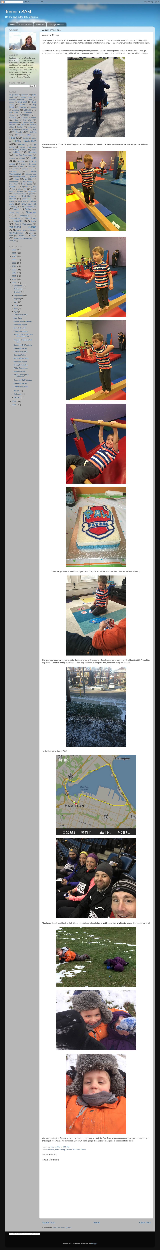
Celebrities (13, 112)
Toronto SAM (18, 11)
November (18, 289)
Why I (31, 233)
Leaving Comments (56, 25)
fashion (33, 132)
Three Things (30, 218)
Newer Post (48, 1222)
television (24, 216)
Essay (14, 130)
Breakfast (22, 107)
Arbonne (24, 95)
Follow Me (40, 25)
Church (12, 117)
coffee (33, 118)
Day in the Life (23, 120)
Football (26, 138)
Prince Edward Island (19, 194)
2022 (14, 263)
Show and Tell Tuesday (23, 345)
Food (12, 137)
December (18, 286)
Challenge (28, 112)
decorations (14, 122)
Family (19, 132)
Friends (51, 1150)
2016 (14, 283)
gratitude (22, 147)
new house (13, 182)
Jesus (22, 158)
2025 (14, 253)
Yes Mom (12, 241)
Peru (13, 189)
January (17, 397)
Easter (19, 127)
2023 (14, 260)
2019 (14, 273)
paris (34, 187)
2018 (14, 276)
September (18, 295)
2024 (14, 256)
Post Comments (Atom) (62, 1228)
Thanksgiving (14, 218)
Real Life (26, 196)
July (16, 302)
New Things (27, 182)
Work (34, 235)
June (16, 305)
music (16, 179)
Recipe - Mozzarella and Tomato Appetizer (23, 335)
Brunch (33, 107)
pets (19, 189)
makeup (25, 169)
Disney (23, 125)
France (34, 138)
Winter (21, 235)
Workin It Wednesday (23, 238)
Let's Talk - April (20, 328)
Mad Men (16, 169)
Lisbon (23, 164)
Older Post (145, 1222)
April (16, 312)
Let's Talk (21, 161)
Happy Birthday (20, 149)
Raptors (12, 196)
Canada (27, 110)
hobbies (16, 152)
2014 (14, 405)
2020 (14, 270)
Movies (33, 176)
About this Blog (25, 25)
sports (16, 209)
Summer (31, 212)
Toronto (69, 1150)
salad (11, 201)
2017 (14, 279)
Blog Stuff (22, 102)
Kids (57, 1150)
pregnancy (32, 191)
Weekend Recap (79, 1150)
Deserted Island (28, 122)
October (17, 292)
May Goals (18, 318)
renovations (27, 199)
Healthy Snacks (20, 371)
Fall (34, 129)
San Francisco (23, 201)
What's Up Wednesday (23, 321)
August (17, 299)
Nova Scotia (26, 184)
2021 (14, 266)
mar (32, 169)
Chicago (11, 115)
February (18, 394)
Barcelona (12, 100)
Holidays (32, 152)
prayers (20, 191)
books (22, 104)
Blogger (94, 1244)
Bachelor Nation (26, 97)
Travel (33, 221)
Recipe (12, 199)
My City (28, 179)
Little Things (18, 166)
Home (12, 25)
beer (30, 100)
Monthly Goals (19, 177)
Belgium (11, 102)
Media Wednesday (21, 358)
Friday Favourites (25, 141)
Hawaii (34, 150)
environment (32, 127)
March (17, 391)
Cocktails (25, 118)
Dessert (12, 125)
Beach (21, 100)
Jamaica (12, 158)
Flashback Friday (23, 135)
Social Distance (29, 206)
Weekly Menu (22, 230)
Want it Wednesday (23, 224)
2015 (14, 401)
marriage (12, 171)
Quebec (31, 194)
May (16, 309)
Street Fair (14, 213)
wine (11, 236)
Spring (62, 1150)
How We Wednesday (23, 155)
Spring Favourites (21, 365)
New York (13, 184)
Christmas (24, 115)
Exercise (24, 130)
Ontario (12, 186)
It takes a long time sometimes (21, 376)
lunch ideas (32, 166)
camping (15, 110)
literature (32, 164)
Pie (25, 189)
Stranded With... (20, 355)
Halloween (32, 147)
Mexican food (31, 174)
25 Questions (13, 95)
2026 (14, 250)
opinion (25, 187)
